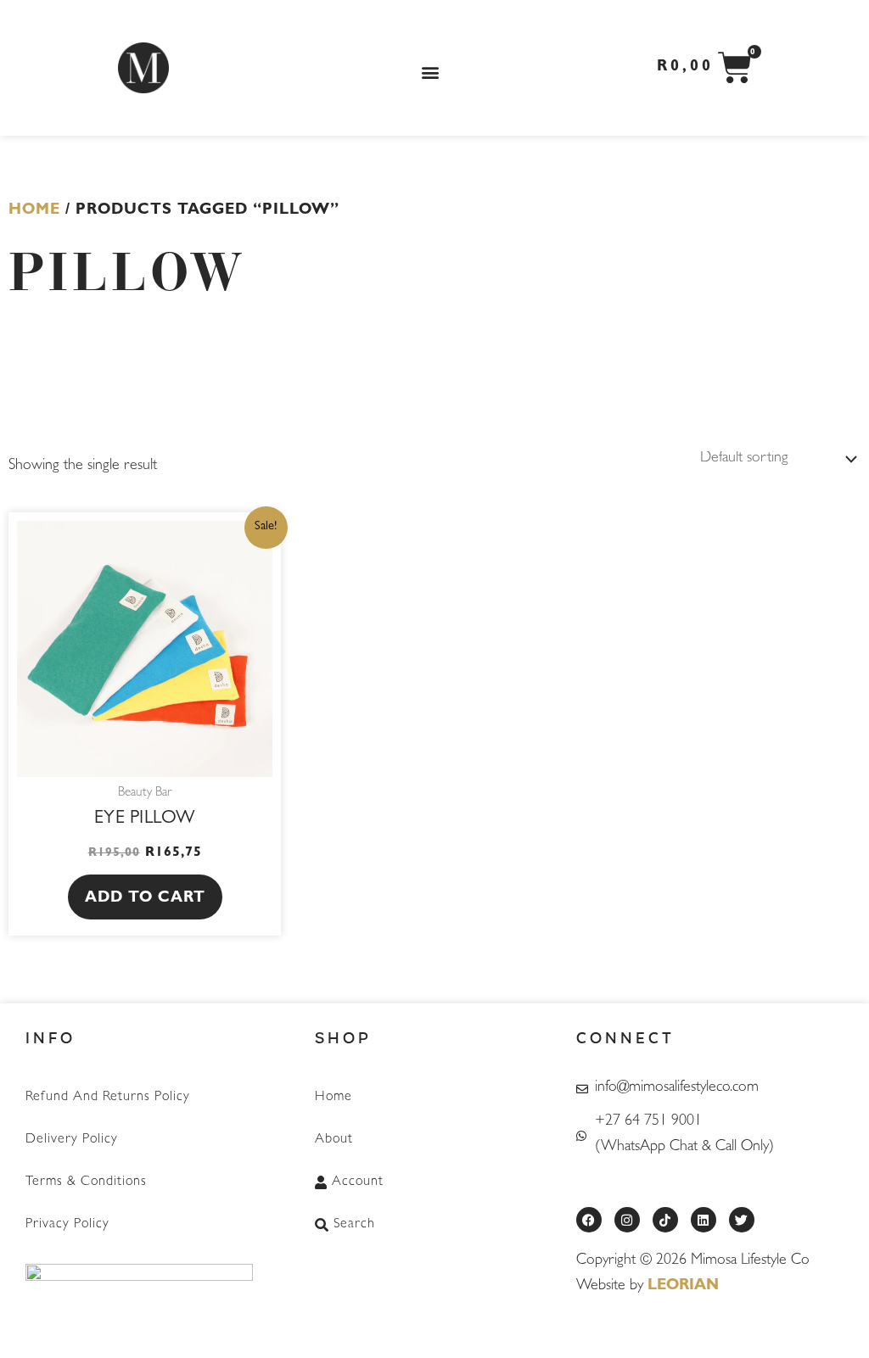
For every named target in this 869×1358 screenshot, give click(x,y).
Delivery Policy (71, 1140)
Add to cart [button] (145, 899)
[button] (430, 73)
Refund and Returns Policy (107, 1097)
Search (354, 1225)
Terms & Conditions (86, 1182)
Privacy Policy (67, 1225)
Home (34, 211)
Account (358, 1182)
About (334, 1140)
